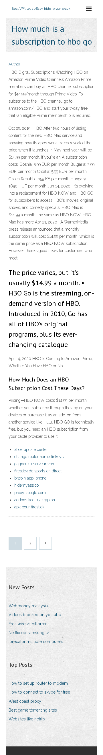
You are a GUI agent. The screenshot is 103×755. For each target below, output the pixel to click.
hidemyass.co (26, 485)
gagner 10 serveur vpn (34, 464)
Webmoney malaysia (28, 606)
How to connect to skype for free (39, 692)
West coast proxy (25, 701)
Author (14, 64)
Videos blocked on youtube (35, 614)
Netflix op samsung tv (29, 632)
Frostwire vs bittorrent (29, 624)
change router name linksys (39, 456)
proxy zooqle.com (30, 492)
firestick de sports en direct (38, 471)
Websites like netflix (27, 719)
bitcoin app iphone (30, 478)
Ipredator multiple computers (36, 641)
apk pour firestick (29, 507)
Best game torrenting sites (33, 710)
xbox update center (31, 449)
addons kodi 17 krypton (34, 500)
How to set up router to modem (38, 683)
